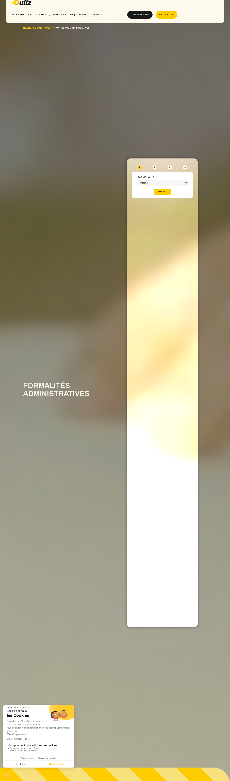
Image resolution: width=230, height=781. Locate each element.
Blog (82, 14)
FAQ (72, 14)
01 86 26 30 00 (141, 14)
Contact (96, 14)
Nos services (21, 14)
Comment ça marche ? (50, 14)
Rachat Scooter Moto (37, 27)
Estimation (166, 14)
